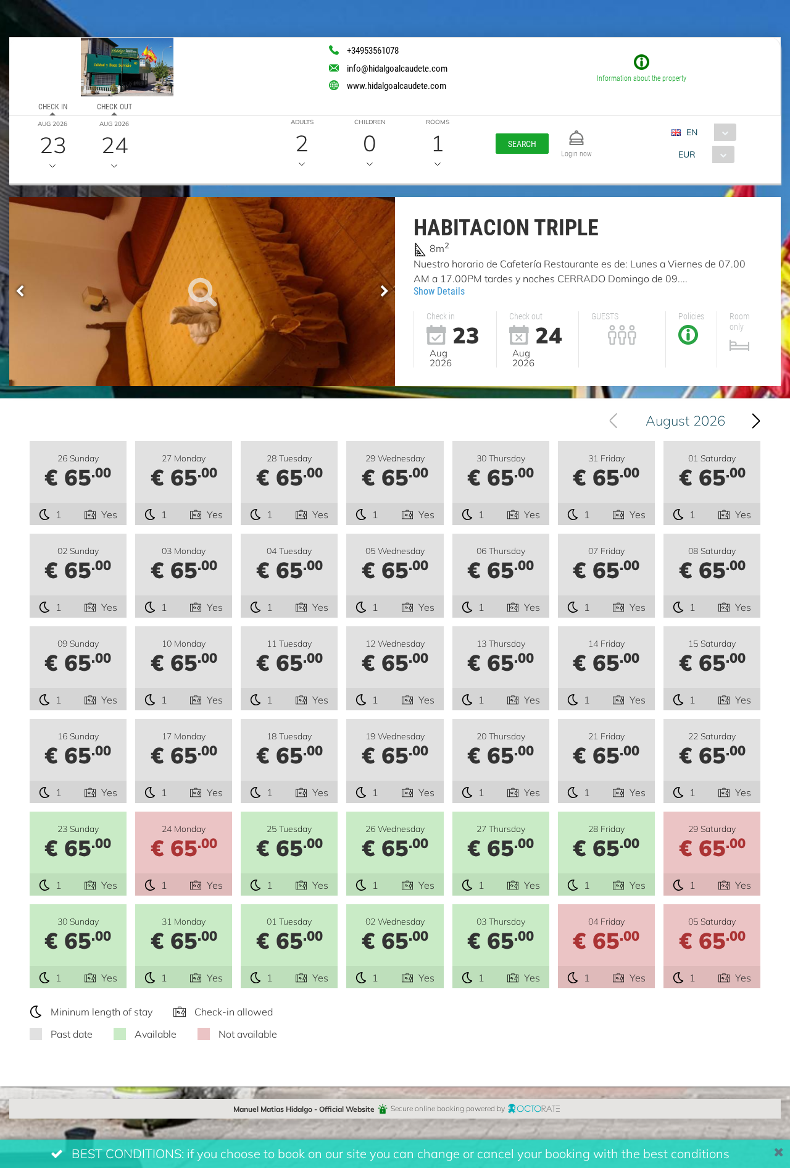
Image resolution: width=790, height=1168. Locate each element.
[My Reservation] (576, 132)
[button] (522, 143)
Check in (52, 106)
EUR (687, 154)
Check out (114, 106)
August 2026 (685, 420)
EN (691, 132)
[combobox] (708, 132)
